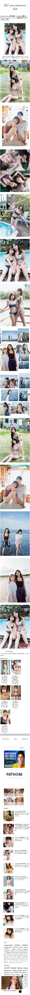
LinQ (26, 958)
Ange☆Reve (12, 961)
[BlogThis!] (7, 651)
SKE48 (20, 947)
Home (15, 739)
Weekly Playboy (16, 968)
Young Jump (16, 970)
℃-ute (26, 954)
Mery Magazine (22, 987)
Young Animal (24, 976)
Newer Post (5, 739)
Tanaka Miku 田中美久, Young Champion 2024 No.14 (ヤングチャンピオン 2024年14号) (22, 865)
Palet (27, 959)
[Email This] (6, 651)
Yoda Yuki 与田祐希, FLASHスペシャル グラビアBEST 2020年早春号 (22, 917)
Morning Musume (22, 949)
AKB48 (17, 945)
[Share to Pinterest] (11, 651)
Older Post (25, 739)
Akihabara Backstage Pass (20, 959)
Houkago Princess (10, 952)
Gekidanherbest (6, 962)
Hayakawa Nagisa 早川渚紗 (9, 653)
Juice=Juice (17, 951)
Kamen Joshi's (21, 958)
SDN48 (21, 962)
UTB (21, 974)
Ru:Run (17, 962)
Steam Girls (14, 958)
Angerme (13, 951)
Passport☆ (6, 961)
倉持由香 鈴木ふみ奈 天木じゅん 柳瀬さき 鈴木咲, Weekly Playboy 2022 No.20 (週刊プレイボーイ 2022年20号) (22, 827)
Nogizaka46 (8, 945)
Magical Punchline (18, 952)
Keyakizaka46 (8, 947)
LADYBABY (21, 954)
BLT (11, 972)
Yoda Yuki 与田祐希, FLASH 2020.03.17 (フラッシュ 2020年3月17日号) (22, 839)
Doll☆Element (7, 959)
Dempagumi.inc (7, 951)
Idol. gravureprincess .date (15, 6)
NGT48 (25, 947)
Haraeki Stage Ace (13, 962)
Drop (10, 958)
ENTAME (15, 972)
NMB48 (24, 945)
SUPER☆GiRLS (10, 949)
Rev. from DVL (8, 954)
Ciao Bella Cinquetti (23, 961)
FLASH (7, 968)
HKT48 (15, 947)
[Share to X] (9, 651)
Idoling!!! (25, 952)
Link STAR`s (15, 954)
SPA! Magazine (23, 972)
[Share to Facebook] (10, 651)
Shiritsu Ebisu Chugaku (15, 956)
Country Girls (7, 955)
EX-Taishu (7, 974)
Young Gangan (15, 974)
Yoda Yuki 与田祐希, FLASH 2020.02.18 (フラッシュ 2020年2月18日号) (22, 930)
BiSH (17, 961)
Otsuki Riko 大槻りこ (21, 653)
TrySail (12, 959)
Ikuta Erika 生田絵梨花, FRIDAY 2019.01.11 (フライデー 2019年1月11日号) (22, 852)
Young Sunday (24, 983)
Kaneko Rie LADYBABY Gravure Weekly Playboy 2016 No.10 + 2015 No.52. (21, 878)
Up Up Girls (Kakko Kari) (16, 955)
